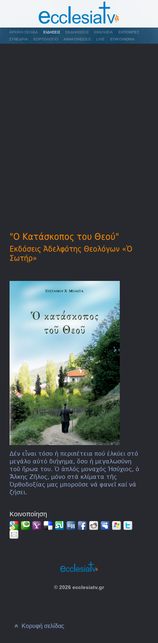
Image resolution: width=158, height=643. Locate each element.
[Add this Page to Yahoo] (36, 525)
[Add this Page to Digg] (71, 525)
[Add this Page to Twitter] (127, 525)
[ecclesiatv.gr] (79, 14)
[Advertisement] (79, 127)
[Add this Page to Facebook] (82, 525)
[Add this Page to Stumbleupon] (59, 525)
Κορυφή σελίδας (42, 626)
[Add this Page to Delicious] (48, 525)
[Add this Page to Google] (14, 525)
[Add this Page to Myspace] (105, 525)
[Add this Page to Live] (116, 525)
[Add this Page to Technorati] (25, 525)
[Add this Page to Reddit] (93, 525)
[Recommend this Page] (14, 534)
